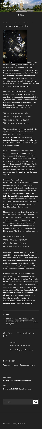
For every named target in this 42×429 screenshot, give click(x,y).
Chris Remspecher (26, 23)
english (18, 318)
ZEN (7, 315)
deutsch (10, 318)
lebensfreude (30, 320)
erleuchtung (28, 318)
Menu (22, 15)
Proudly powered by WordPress (14, 424)
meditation (16, 322)
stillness (26, 322)
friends (9, 320)
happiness (18, 320)
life (8, 322)
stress (35, 322)
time (8, 324)
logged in (16, 365)
